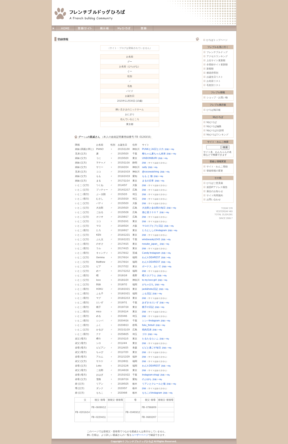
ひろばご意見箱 (214, 183)
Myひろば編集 (213, 126)
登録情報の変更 (214, 170)
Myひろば (211, 122)
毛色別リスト (213, 85)
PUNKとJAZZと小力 (153, 149)
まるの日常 (148, 180)
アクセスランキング (217, 56)
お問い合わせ (213, 199)
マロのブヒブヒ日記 (152, 225)
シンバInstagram (151, 320)
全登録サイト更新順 (217, 64)
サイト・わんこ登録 (217, 166)
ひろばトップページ (216, 40)
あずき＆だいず (150, 302)
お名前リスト (213, 81)
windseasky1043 (151, 239)
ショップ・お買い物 (217, 97)
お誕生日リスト (214, 77)
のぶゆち (146, 379)
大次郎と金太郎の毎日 (154, 207)
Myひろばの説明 (215, 130)
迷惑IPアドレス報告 (216, 187)
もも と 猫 (147, 176)
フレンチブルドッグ (217, 52)
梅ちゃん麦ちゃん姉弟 (154, 153)
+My (172, 149)
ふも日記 (146, 293)
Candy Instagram (151, 253)
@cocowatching (150, 171)
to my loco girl (149, 280)
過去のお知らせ (214, 191)
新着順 (210, 68)
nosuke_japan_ (150, 244)
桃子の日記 (148, 307)
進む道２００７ (150, 212)
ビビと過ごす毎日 (151, 347)
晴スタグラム (149, 275)
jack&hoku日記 (150, 289)
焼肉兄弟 (146, 329)
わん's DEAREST (151, 257)
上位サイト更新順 (215, 60)
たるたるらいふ (150, 338)
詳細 (167, 149)
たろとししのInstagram (154, 230)
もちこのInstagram (152, 392)
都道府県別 (212, 72)
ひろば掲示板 (213, 109)
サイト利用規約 (214, 195)
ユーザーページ (140, 435)
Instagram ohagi (150, 374)
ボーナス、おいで (151, 266)
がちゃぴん (148, 284)
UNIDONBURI (149, 158)
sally (144, 167)
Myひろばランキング (217, 134)
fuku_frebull (148, 325)
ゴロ (144, 334)
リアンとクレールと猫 (154, 383)
